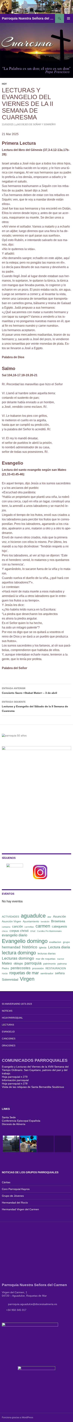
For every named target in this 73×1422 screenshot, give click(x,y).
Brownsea (58, 921)
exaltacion (55, 941)
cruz (32, 930)
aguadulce (33, 916)
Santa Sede (9, 1117)
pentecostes (21, 968)
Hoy (4, 84)
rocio (5, 973)
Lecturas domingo (18, 958)
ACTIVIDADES (10, 916)
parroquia (33, 963)
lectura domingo (19, 953)
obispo (18, 963)
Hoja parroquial (12, 1018)
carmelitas (29, 927)
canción (17, 926)
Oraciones (8, 1045)
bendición (45, 921)
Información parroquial (15, 1080)
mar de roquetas (45, 958)
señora (60, 973)
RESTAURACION (55, 968)
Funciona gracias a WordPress (17, 1417)
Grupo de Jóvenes (13, 1195)
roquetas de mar (24, 973)
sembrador (46, 973)
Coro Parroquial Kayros (16, 1189)
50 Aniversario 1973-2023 (17, 1004)
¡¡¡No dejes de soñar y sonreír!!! (35, 124)
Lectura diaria (59, 947)
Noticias (7, 1011)
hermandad (11, 947)
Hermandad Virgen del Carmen (20, 1209)
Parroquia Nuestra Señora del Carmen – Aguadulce (28, 18)
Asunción (59, 916)
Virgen (27, 979)
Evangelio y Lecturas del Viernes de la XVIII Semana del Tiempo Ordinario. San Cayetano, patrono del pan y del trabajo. (35, 1070)
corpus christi (19, 931)
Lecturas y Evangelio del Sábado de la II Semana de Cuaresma (35, 706)
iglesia (42, 947)
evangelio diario (14, 935)
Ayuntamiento (31, 921)
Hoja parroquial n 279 (15, 1076)
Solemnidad (10, 979)
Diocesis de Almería (13, 1124)
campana (6, 927)
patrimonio (49, 963)
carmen (43, 926)
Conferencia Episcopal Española (21, 1120)
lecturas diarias (47, 953)
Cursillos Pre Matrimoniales (49, 931)
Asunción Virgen (11, 921)
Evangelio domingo (25, 941)
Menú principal (68, 18)
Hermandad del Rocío (15, 1202)
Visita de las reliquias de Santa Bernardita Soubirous (33, 1086)
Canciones (8, 1038)
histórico (29, 947)
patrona (62, 963)
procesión (38, 968)
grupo (66, 941)
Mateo (7, 963)
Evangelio (8, 1031)
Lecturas (8, 1024)
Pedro (5, 968)
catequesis (59, 926)
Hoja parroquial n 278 (15, 1083)
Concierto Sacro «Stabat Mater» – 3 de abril (29, 690)
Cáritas (6, 1182)
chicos (5, 931)
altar (49, 917)
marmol (60, 959)
